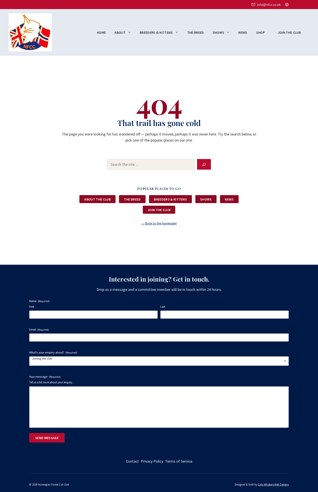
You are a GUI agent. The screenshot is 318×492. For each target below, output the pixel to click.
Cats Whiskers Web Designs (273, 484)
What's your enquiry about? (53, 352)
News (242, 32)
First (31, 307)
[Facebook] (287, 4)
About (119, 32)
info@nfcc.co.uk (268, 4)
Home (101, 32)
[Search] (204, 164)
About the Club (97, 199)
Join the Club (289, 32)
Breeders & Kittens (156, 32)
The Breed (195, 32)
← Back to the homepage (159, 223)
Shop (260, 32)
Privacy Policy (152, 461)
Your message (45, 377)
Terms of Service (178, 461)
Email (39, 329)
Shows (218, 32)
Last (162, 307)
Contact (132, 461)
